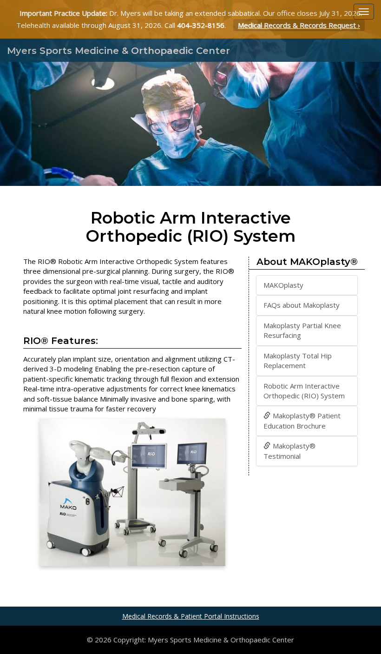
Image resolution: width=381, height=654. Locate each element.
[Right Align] (364, 12)
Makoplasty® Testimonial (289, 450)
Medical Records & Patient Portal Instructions (190, 616)
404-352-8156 (200, 25)
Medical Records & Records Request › (299, 25)
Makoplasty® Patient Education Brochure (302, 420)
